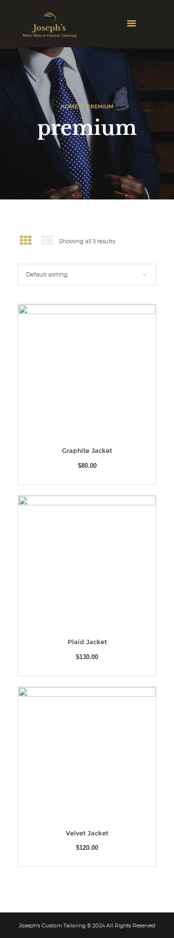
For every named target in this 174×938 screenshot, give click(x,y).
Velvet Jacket (87, 833)
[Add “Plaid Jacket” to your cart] (73, 564)
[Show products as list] (48, 241)
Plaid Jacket (87, 642)
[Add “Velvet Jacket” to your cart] (73, 755)
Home (69, 106)
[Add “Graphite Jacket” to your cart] (73, 373)
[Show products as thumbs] (25, 241)
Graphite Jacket (87, 450)
